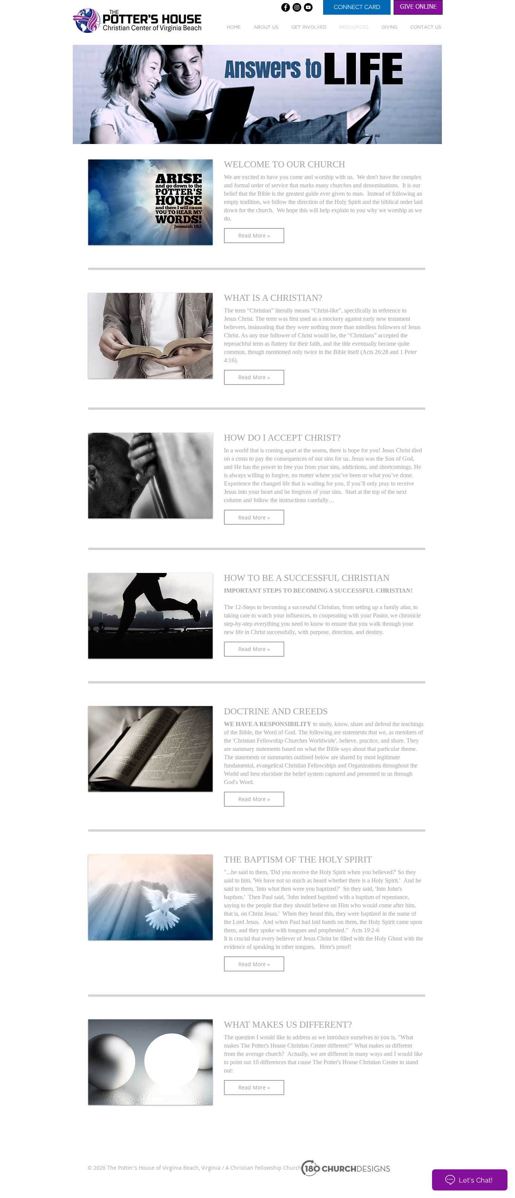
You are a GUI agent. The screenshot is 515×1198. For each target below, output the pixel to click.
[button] (254, 235)
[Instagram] (297, 7)
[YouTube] (308, 7)
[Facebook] (285, 7)
